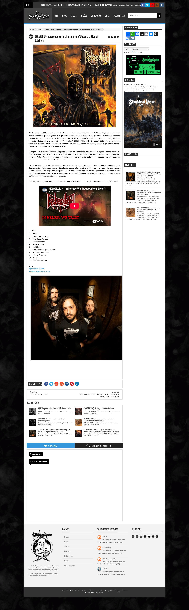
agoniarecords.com (36, 269)
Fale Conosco (119, 15)
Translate (140, 52)
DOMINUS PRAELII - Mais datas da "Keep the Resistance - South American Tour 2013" (149, 174)
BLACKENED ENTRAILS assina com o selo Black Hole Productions (98, 5)
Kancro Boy (106, 547)
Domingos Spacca (109, 558)
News (64, 15)
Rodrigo (105, 568)
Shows (74, 15)
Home (56, 15)
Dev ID (101, 593)
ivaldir (104, 536)
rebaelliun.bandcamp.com (39, 271)
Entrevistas (96, 15)
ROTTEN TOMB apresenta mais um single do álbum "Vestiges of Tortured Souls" (149, 193)
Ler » (121, 542)
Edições (83, 15)
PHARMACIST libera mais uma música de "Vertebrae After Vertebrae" (148, 210)
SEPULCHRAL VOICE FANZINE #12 (135, 85)
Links (107, 15)
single (40, 29)
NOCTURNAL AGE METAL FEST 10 (59, 5)
